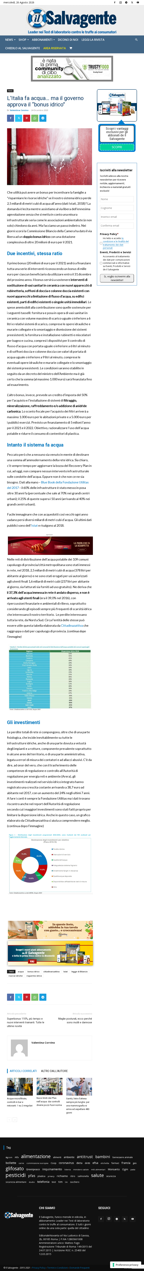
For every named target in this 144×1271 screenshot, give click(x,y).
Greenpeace (33, 1169)
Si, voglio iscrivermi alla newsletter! (117, 278)
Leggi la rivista (93, 40)
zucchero (74, 1181)
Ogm (125, 1169)
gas (135, 1163)
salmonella (83, 1176)
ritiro (72, 1176)
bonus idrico (34, 971)
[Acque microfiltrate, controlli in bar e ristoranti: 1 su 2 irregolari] (20, 1087)
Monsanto (114, 1169)
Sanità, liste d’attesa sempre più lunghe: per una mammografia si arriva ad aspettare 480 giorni (77, 1105)
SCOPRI (117, 147)
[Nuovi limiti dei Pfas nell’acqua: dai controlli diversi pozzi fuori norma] (49, 1086)
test (54, 1181)
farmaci (115, 1163)
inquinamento (52, 1169)
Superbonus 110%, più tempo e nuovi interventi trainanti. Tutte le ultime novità (25, 1022)
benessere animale (123, 1157)
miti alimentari (98, 1169)
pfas (31, 1176)
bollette (11, 1163)
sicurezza (111, 1176)
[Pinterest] (26, 118)
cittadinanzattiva (51, 971)
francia (126, 1163)
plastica (41, 1176)
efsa (95, 1163)
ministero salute (81, 1169)
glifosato (15, 1168)
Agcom (9, 1157)
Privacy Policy (38, 1267)
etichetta (105, 1163)
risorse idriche (16, 975)
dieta (79, 1163)
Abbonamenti (42, 40)
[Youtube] (137, 2)
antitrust (85, 1156)
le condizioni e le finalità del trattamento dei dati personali (116, 243)
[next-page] (15, 1120)
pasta (132, 1169)
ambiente (69, 1157)
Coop (53, 1163)
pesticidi (16, 1175)
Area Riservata (54, 48)
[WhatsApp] (34, 118)
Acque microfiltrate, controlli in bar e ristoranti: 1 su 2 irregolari (19, 1102)
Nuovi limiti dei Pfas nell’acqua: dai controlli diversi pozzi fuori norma (49, 1101)
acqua (21, 971)
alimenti (57, 1157)
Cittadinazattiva (72, 625)
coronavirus (66, 1163)
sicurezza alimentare (16, 1181)
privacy (51, 1176)
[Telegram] (126, 2)
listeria (67, 1169)
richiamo (62, 1176)
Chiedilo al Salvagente (22, 48)
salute (97, 1175)
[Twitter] (132, 2)
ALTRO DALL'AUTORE (54, 1071)
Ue (66, 1182)
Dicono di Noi (68, 40)
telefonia (43, 1181)
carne (21, 1163)
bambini (102, 1156)
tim (60, 1181)
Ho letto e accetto (116, 243)
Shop (22, 40)
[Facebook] (114, 2)
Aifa (17, 1157)
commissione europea (37, 1163)
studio (32, 1182)
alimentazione (36, 1156)
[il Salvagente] (72, 20)
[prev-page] (9, 1120)
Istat (34, 525)
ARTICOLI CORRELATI (23, 1071)
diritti (87, 1163)
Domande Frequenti (80, 1267)
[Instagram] (120, 2)
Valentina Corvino (19, 110)
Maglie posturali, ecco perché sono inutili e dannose (75, 1020)
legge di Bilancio (79, 971)
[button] (136, 39)
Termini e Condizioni (57, 1267)
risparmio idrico (34, 975)
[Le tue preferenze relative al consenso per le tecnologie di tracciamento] (125, 1264)
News (9, 40)
